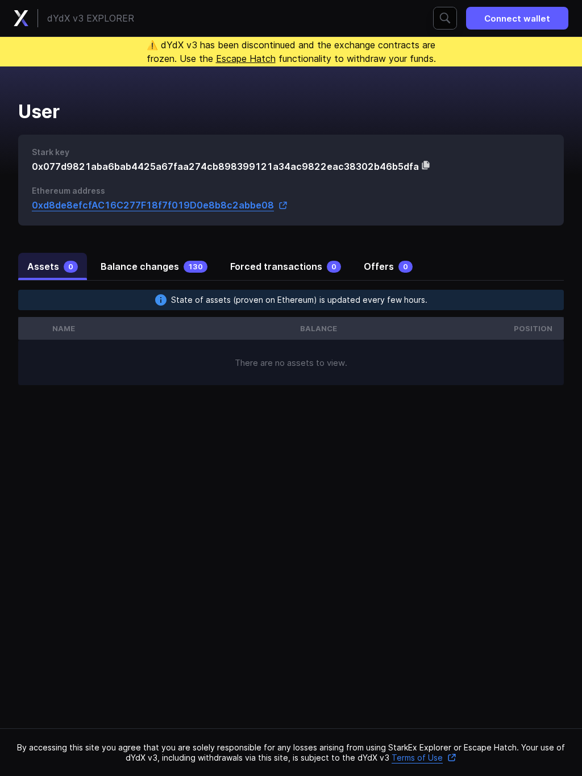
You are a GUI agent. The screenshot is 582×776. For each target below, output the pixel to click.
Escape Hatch (246, 58)
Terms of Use (417, 757)
